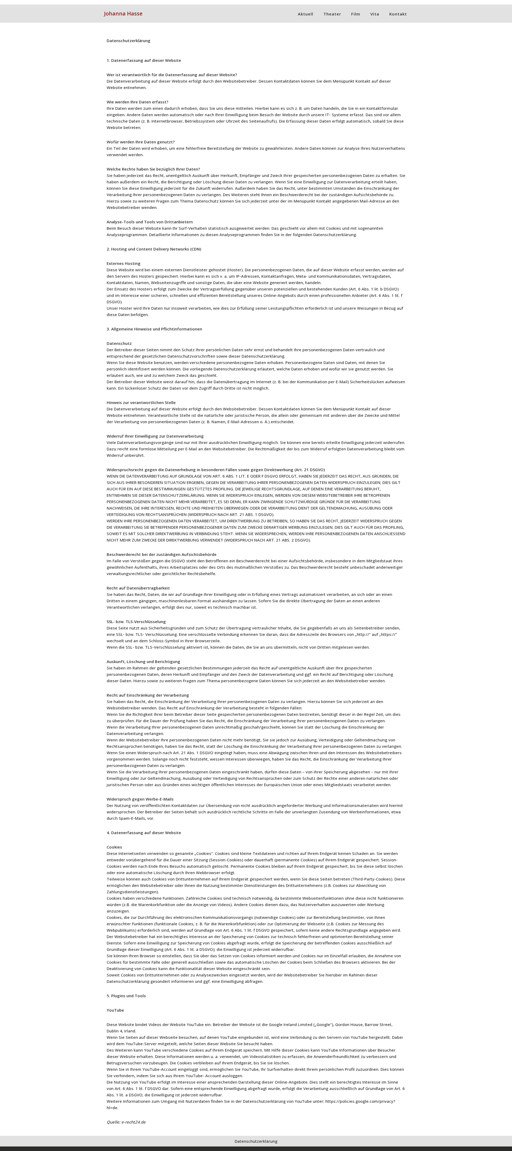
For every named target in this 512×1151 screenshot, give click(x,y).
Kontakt (398, 14)
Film (355, 14)
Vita (374, 14)
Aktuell (305, 14)
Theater (332, 14)
